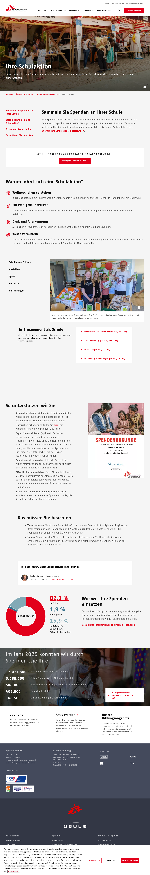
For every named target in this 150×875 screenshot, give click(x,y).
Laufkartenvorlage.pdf (101, 341)
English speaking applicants (135, 3)
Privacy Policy (13, 871)
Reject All (111, 860)
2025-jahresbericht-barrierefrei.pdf (123, 695)
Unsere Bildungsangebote (115, 716)
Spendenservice (57, 840)
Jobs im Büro (10, 844)
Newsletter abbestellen (106, 844)
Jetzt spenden (135, 11)
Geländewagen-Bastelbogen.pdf (104, 359)
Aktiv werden (65, 715)
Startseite (9, 94)
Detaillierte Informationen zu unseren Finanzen (107, 625)
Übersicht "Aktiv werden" (25, 94)
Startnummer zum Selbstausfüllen (105, 332)
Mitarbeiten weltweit (13, 840)
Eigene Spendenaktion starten (48, 94)
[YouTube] (80, 827)
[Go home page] (16, 8)
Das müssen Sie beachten (19, 135)
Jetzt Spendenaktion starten (74, 161)
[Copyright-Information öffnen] (139, 308)
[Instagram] (70, 827)
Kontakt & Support (118, 3)
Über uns (16, 714)
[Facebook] (65, 827)
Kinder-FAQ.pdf (97, 350)
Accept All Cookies (130, 860)
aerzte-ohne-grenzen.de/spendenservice (20, 763)
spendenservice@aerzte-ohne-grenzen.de (21, 760)
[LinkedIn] (84, 827)
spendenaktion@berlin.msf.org (62, 579)
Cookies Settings (94, 860)
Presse (107, 3)
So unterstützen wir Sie (18, 129)
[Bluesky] (75, 827)
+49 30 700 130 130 (38, 579)
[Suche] (119, 11)
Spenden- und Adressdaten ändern (64, 844)
